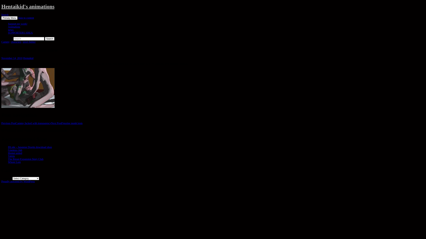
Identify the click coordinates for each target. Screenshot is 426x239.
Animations (14, 26)
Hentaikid (28, 58)
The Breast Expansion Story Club (25, 159)
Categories (6, 178)
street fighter (29, 41)
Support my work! (17, 23)
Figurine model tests (67, 123)
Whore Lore (14, 162)
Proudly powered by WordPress (18, 181)
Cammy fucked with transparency (26, 123)
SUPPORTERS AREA (20, 32)
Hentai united (15, 153)
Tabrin (11, 156)
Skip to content (26, 17)
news (10, 29)
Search (4, 14)
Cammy (5, 41)
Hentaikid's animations (27, 6)
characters (16, 41)
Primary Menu (9, 18)
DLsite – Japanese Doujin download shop (30, 147)
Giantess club (15, 150)
